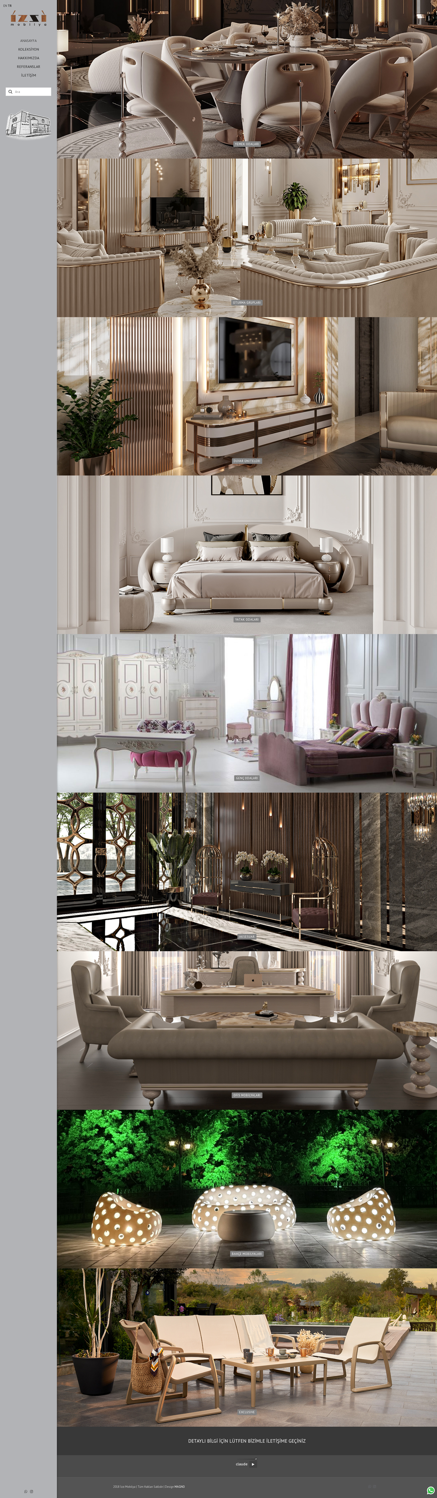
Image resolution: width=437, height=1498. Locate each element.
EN (5, 6)
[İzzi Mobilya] (28, 18)
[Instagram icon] (31, 1491)
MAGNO (180, 1487)
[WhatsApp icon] (26, 1491)
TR (10, 6)
